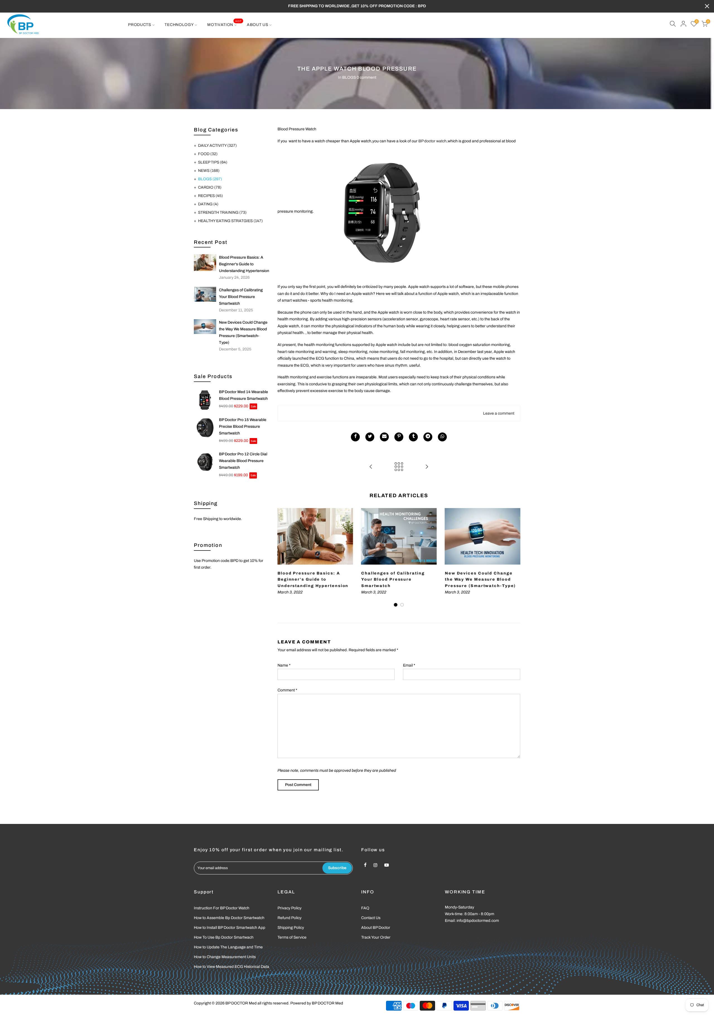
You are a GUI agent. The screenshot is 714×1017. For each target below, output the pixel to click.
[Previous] (283, 558)
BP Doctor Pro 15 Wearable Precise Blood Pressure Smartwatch (242, 426)
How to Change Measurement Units (225, 957)
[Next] (514, 558)
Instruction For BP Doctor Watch (221, 908)
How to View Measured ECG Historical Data (231, 967)
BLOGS (349, 77)
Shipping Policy (291, 927)
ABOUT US (257, 25)
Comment (287, 690)
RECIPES (210, 196)
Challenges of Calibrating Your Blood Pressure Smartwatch (241, 297)
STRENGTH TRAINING (222, 212)
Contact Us (370, 918)
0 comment (366, 77)
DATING (208, 204)
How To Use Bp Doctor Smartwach (224, 937)
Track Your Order (375, 937)
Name (284, 665)
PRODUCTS (139, 25)
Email (409, 665)
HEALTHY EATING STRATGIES (230, 221)
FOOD (208, 154)
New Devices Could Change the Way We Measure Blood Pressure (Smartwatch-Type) (243, 332)
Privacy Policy (289, 908)
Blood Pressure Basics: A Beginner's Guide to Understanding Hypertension (244, 264)
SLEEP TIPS (212, 162)
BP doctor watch (432, 141)
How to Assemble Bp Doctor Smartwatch (229, 918)
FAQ (365, 908)
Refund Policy (289, 918)
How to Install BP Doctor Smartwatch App (229, 927)
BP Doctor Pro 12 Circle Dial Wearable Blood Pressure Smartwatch (243, 461)
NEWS (208, 171)
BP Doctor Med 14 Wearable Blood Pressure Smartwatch (243, 395)
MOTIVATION (224, 23)
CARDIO (209, 187)
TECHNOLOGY (179, 25)
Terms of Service (292, 937)
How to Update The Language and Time (228, 947)
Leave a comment (498, 413)
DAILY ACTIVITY (217, 145)
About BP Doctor (375, 927)
